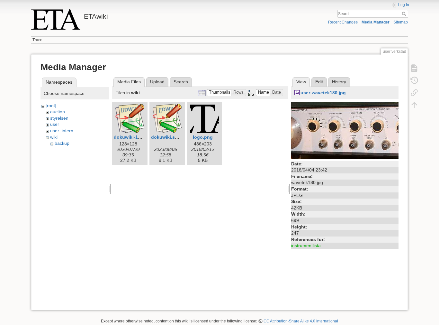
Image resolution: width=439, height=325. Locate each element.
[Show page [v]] (414, 68)
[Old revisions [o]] (414, 80)
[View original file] (345, 130)
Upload (157, 81)
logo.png (203, 137)
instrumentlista (306, 245)
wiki (54, 137)
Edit (319, 81)
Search (405, 14)
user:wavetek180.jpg (323, 92)
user (54, 124)
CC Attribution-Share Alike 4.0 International (301, 321)
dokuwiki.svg (165, 137)
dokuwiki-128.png (133, 137)
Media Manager (376, 22)
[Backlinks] (414, 93)
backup (62, 143)
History (339, 81)
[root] (51, 105)
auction (57, 111)
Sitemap (400, 22)
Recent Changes (343, 22)
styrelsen (59, 118)
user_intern (61, 130)
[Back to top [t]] (414, 105)
